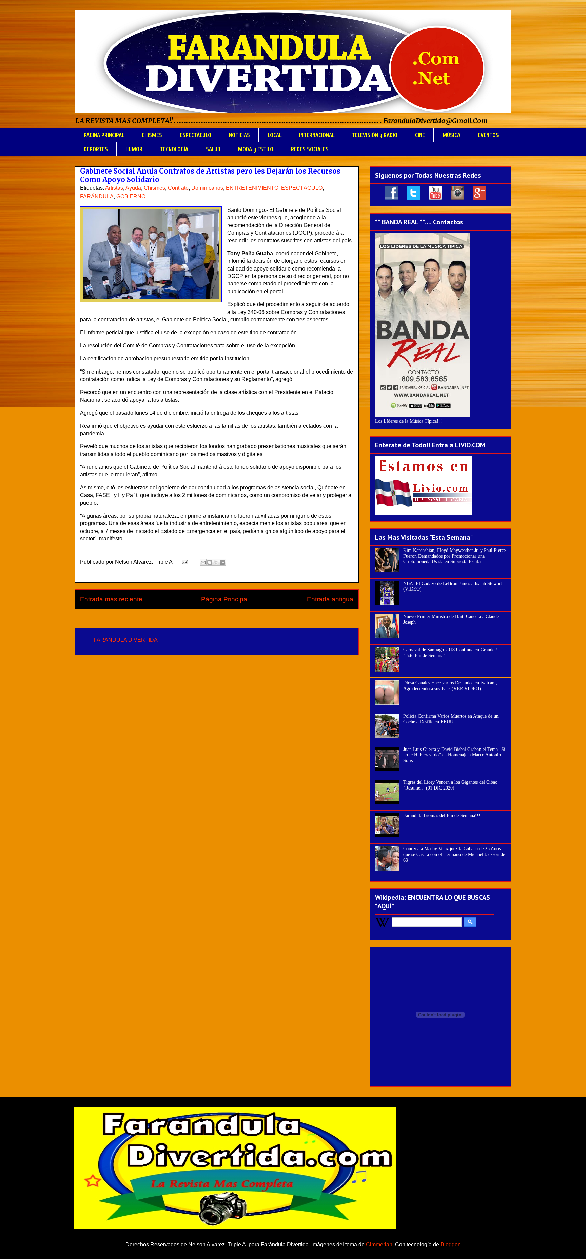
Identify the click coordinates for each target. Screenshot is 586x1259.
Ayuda (133, 188)
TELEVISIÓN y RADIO (374, 135)
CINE (420, 135)
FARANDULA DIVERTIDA (126, 640)
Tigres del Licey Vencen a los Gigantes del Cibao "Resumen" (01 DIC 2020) (450, 785)
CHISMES (152, 135)
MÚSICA (451, 135)
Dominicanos (207, 188)
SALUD (213, 149)
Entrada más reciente (111, 599)
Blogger (450, 1244)
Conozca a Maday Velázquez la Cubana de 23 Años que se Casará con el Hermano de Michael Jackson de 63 (454, 854)
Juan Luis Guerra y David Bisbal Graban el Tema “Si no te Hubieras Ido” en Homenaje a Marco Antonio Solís (454, 755)
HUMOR (133, 149)
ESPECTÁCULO (195, 135)
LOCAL (274, 135)
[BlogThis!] (209, 562)
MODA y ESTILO (255, 149)
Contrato (178, 188)
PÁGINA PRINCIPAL (104, 135)
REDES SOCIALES (310, 149)
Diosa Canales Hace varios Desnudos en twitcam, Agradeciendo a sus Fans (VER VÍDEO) (450, 685)
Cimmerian (379, 1244)
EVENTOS (488, 135)
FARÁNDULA (97, 196)
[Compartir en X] (216, 562)
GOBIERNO (130, 196)
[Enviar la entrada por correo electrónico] (184, 562)
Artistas (114, 188)
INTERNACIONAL (316, 135)
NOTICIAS (239, 135)
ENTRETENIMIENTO (252, 188)
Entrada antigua (330, 599)
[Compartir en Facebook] (222, 562)
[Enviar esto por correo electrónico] (203, 562)
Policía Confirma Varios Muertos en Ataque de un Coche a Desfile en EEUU (451, 719)
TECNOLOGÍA (174, 149)
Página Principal (225, 599)
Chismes (154, 188)
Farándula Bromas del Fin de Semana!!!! (442, 815)
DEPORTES (96, 149)
